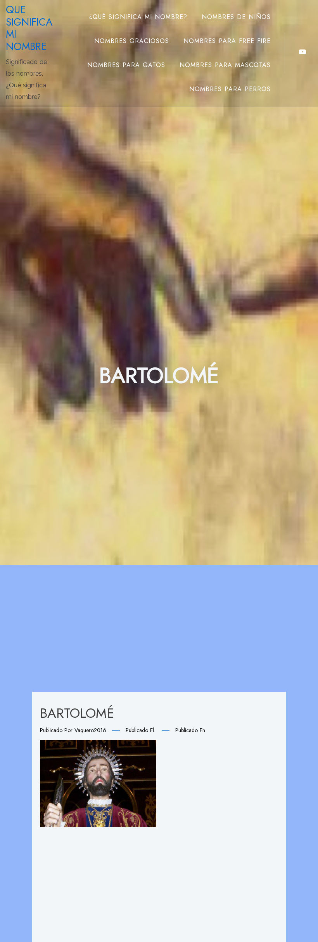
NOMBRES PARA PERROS (230, 89)
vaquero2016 (90, 730)
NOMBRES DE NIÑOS (236, 16)
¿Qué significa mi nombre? (138, 16)
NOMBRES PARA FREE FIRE (227, 40)
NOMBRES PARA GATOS (126, 65)
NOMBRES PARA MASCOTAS (225, 65)
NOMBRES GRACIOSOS (131, 40)
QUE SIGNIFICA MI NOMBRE (29, 28)
